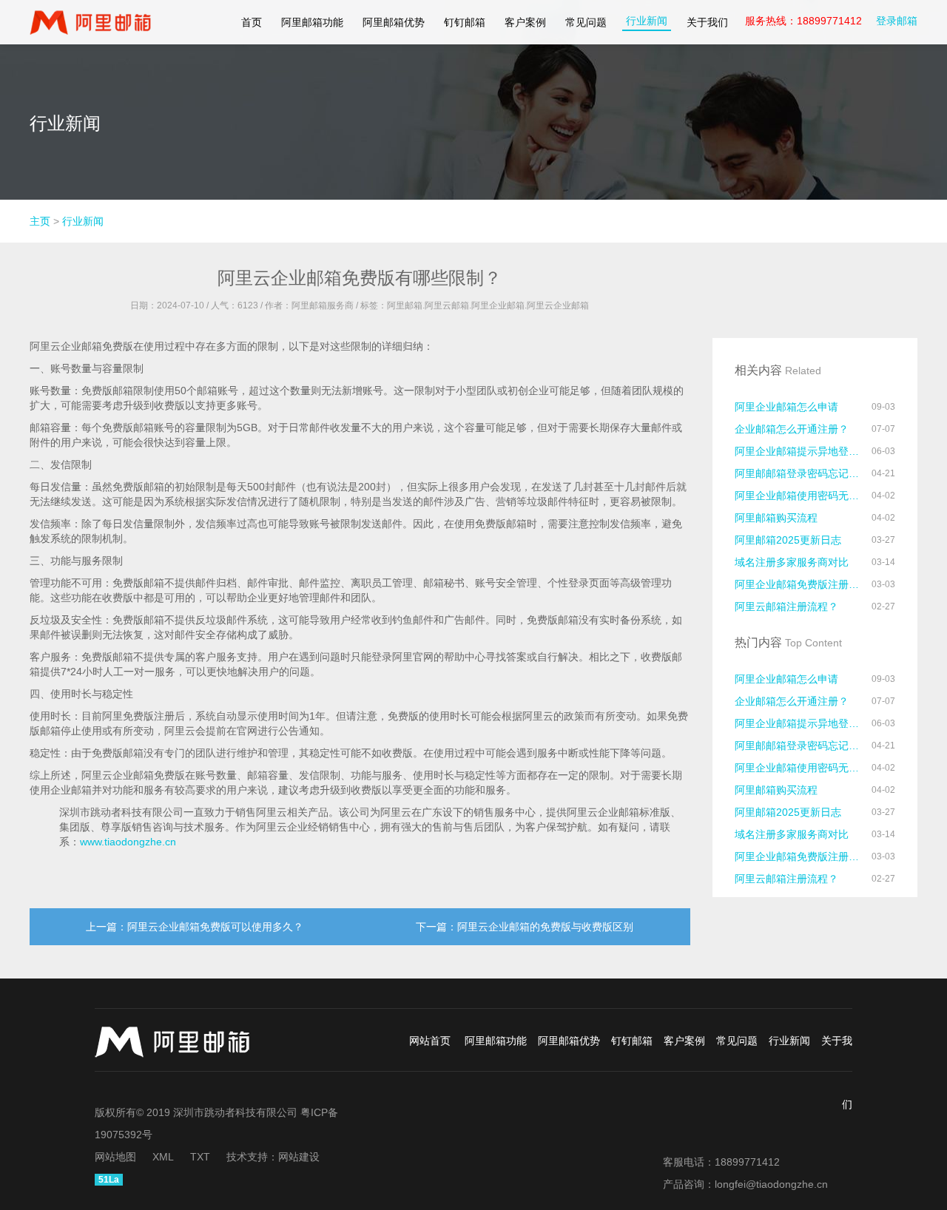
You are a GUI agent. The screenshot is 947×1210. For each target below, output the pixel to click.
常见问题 (586, 22)
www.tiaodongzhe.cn (128, 842)
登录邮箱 (896, 21)
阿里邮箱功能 (312, 22)
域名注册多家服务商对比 (792, 562)
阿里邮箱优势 (394, 22)
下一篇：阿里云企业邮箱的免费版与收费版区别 (524, 927)
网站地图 (115, 1157)
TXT (200, 1157)
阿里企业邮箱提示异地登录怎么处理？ (799, 451)
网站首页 (430, 1041)
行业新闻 (646, 21)
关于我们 (707, 22)
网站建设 (299, 1157)
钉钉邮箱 (464, 22)
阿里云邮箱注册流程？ (786, 606)
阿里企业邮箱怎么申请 (786, 407)
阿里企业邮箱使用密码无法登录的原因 (799, 495)
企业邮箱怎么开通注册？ (792, 429)
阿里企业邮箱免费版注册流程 (799, 584)
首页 (251, 22)
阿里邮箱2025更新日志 (788, 540)
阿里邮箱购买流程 (776, 518)
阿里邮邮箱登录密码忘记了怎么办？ (799, 473)
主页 (40, 221)
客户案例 (525, 22)
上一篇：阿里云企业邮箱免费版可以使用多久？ (194, 927)
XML (163, 1157)
